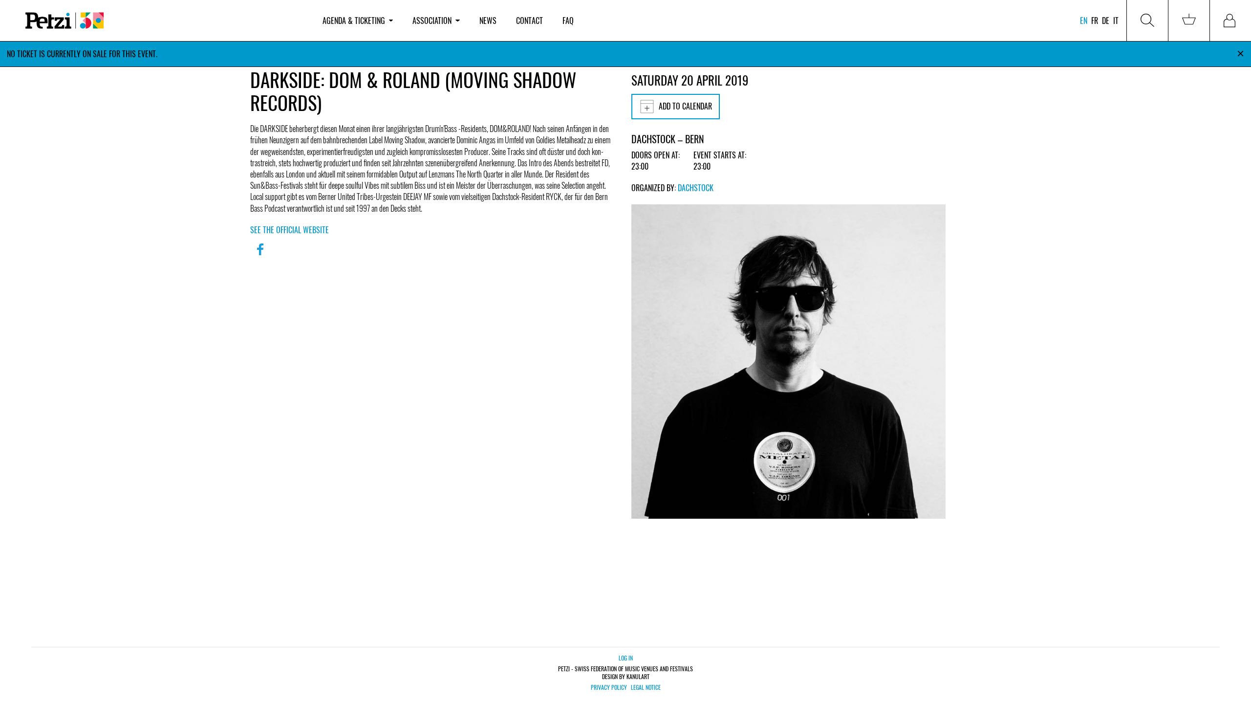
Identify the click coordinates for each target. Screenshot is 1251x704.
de (1105, 20)
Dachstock (695, 188)
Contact (529, 20)
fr (1094, 20)
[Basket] (1188, 20)
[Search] (1147, 20)
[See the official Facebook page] (260, 256)
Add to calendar (685, 106)
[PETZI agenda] (164, 20)
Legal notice (646, 687)
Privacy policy (609, 687)
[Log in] (1230, 20)
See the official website (289, 230)
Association (432, 20)
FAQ (568, 20)
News (487, 20)
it (1116, 20)
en (1083, 20)
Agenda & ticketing (354, 20)
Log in (626, 658)
